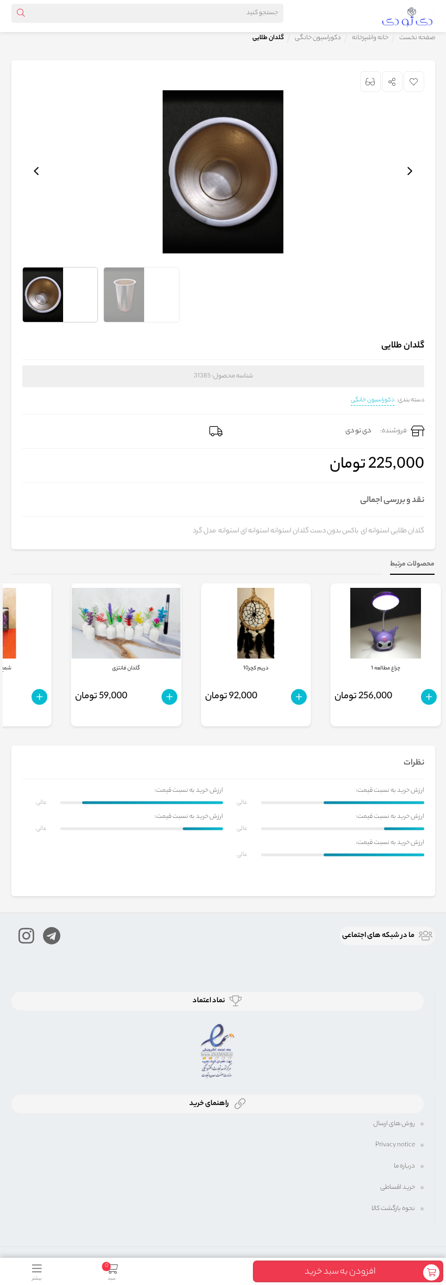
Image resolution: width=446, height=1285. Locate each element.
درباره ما (404, 1166)
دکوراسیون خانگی (372, 400)
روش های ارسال (394, 1124)
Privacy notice (395, 1145)
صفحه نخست (417, 38)
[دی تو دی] (407, 15)
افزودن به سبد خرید (340, 1272)
